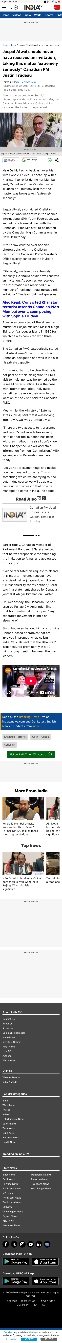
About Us (7, 1023)
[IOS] (45, 1)
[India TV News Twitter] (56, 1)
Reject (48, 1339)
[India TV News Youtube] (59, 1)
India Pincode (9, 1082)
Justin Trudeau (40, 736)
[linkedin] (39, 1244)
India (28, 15)
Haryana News (10, 1183)
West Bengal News (41, 1188)
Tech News (8, 1128)
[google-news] (47, 1244)
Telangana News (40, 1183)
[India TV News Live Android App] (15, 1262)
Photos (6, 1109)
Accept (29, 1339)
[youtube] (30, 1244)
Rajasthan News (39, 1179)
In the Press (8, 1037)
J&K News (8, 1220)
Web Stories (8, 1060)
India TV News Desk (25, 81)
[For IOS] (45, 1281)
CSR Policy (23, 1304)
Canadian (9, 744)
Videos (16, 15)
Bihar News (8, 1174)
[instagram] (22, 1244)
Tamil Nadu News (11, 1202)
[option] (31, 514)
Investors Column (11, 1042)
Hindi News (8, 1046)
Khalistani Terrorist (15, 736)
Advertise (7, 1028)
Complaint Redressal (13, 1032)
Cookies (8, 1332)
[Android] (48, 1)
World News (8, 1105)
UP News (7, 1206)
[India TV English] (33, 7)
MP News (7, 1193)
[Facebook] (5, 1244)
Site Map (12, 1300)
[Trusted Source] (29, 160)
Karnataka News (11, 1225)
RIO (35, 1304)
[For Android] (15, 1281)
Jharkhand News (11, 1188)
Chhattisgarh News (12, 1211)
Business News (10, 1137)
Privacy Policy (47, 1300)
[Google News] (10, 160)
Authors (6, 1055)
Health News (9, 1142)
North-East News (11, 1197)
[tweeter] (14, 1244)
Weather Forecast (11, 1077)
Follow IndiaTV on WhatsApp (28, 754)
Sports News (9, 1123)
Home (5, 15)
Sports (49, 15)
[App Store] (45, 1262)
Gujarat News (9, 1216)
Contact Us (8, 1019)
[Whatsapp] (50, 160)
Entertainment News (13, 1119)
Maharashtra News (41, 1174)
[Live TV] (57, 7)
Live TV (6, 1051)
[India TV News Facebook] (53, 1)
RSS (43, 1304)
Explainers (8, 1132)
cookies (12, 1339)
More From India (31, 790)
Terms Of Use (28, 1300)
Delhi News (8, 1179)
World (37, 15)
